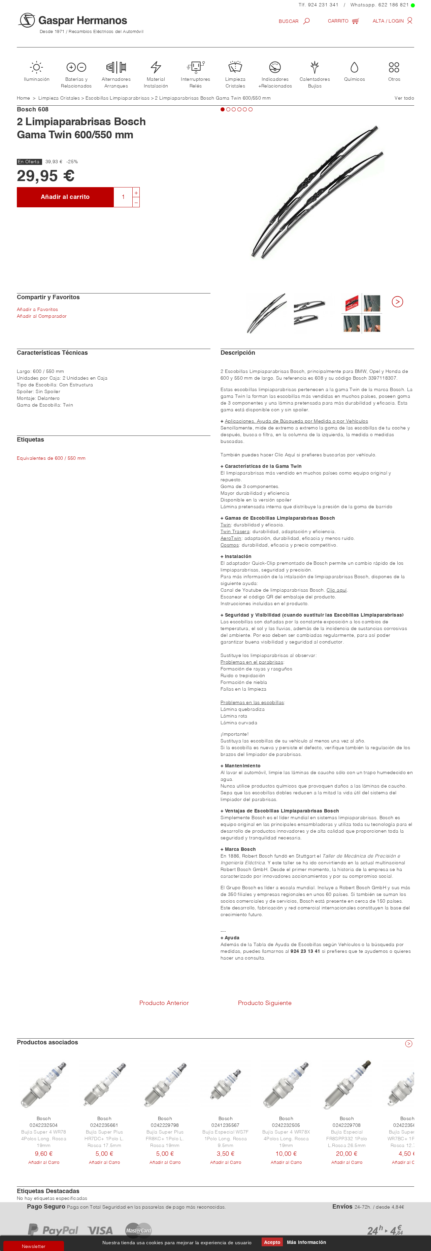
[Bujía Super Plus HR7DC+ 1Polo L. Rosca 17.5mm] (104, 1085)
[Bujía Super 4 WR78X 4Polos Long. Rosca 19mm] (286, 1085)
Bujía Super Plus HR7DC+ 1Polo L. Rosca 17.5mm (104, 1139)
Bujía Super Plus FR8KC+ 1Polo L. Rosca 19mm (165, 1139)
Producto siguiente (265, 1003)
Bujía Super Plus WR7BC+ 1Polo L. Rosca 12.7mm (407, 1139)
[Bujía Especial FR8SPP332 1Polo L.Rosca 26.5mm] (347, 1085)
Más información (307, 1242)
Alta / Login (389, 21)
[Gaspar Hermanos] (86, 20)
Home (23, 98)
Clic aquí (336, 590)
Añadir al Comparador (42, 316)
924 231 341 (323, 5)
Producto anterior (164, 1003)
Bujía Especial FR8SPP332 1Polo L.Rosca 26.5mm (346, 1139)
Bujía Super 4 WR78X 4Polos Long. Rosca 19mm (286, 1139)
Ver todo (404, 98)
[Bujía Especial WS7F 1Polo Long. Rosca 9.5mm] (226, 1085)
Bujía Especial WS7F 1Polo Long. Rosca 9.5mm (225, 1139)
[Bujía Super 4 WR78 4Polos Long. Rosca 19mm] (44, 1085)
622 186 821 (393, 5)
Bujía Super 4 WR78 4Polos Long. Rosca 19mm (43, 1139)
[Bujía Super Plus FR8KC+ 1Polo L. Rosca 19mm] (165, 1085)
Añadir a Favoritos (37, 309)
